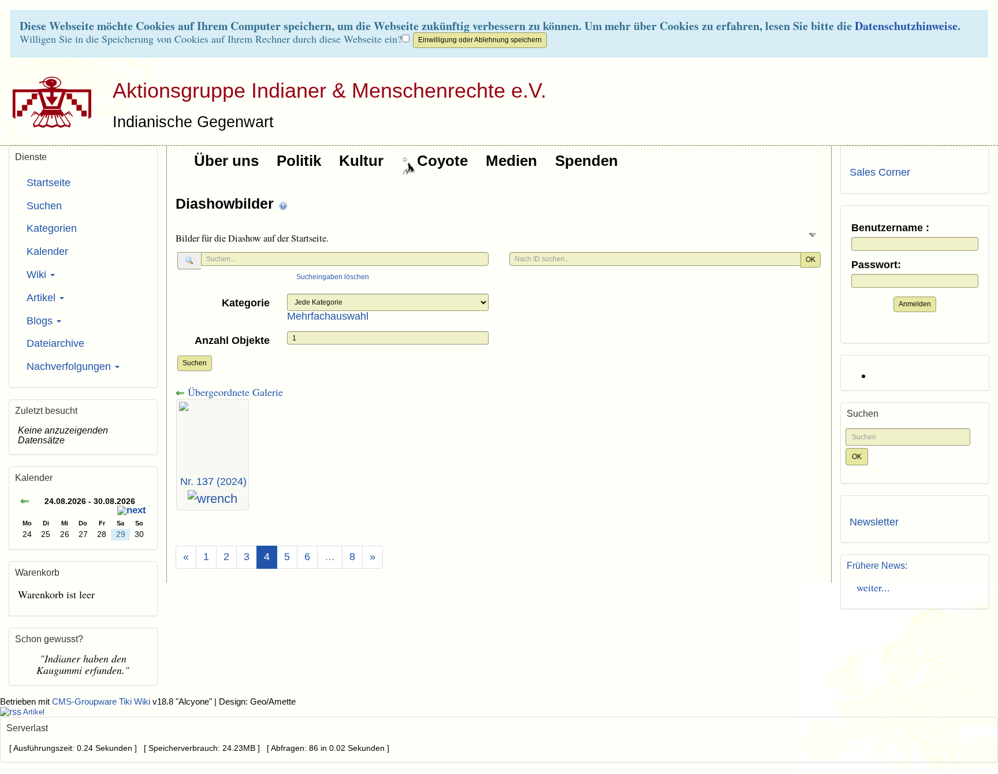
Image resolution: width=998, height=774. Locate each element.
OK (810, 259)
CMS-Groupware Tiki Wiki (102, 701)
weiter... (870, 587)
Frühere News (876, 566)
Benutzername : (890, 228)
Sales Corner (880, 172)
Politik (299, 160)
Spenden (586, 160)
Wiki (38, 274)
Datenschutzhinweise (906, 25)
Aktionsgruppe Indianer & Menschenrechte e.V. (329, 90)
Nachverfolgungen (70, 366)
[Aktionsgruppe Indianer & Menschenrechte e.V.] (47, 102)
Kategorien (52, 228)
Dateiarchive (55, 343)
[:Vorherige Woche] (25, 503)
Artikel (42, 297)
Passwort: (876, 265)
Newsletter (874, 522)
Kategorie (246, 303)
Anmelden (915, 304)
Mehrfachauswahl (327, 316)
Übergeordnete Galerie (234, 392)
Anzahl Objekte (232, 340)
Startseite (48, 182)
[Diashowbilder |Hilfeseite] (283, 205)
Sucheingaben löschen (332, 277)
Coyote (442, 160)
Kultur (361, 160)
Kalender (47, 251)
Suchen (195, 363)
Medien (511, 160)
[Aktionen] (212, 499)
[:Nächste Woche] (131, 512)
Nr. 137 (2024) (213, 481)
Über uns (226, 160)
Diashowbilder (227, 203)
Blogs (41, 321)
